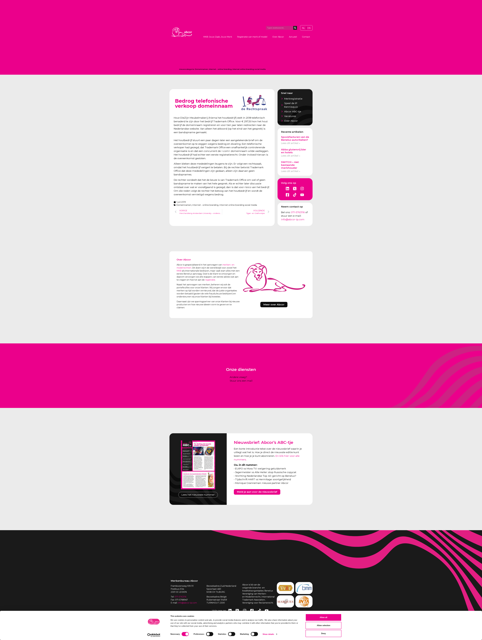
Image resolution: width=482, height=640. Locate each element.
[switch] (209, 634)
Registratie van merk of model (252, 37)
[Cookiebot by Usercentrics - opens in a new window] (154, 635)
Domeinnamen (201, 69)
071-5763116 (298, 212)
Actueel (293, 37)
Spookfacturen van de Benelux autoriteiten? (295, 138)
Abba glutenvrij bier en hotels (293, 151)
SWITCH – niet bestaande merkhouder (290, 165)
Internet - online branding (220, 69)
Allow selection (323, 625)
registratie (210, 280)
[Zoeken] (295, 28)
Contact (306, 37)
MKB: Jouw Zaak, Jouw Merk (217, 37)
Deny (323, 633)
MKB (179, 271)
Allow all (323, 617)
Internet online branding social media (249, 69)
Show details (268, 634)
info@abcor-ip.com (292, 219)
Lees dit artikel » (290, 143)
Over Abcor (278, 37)
